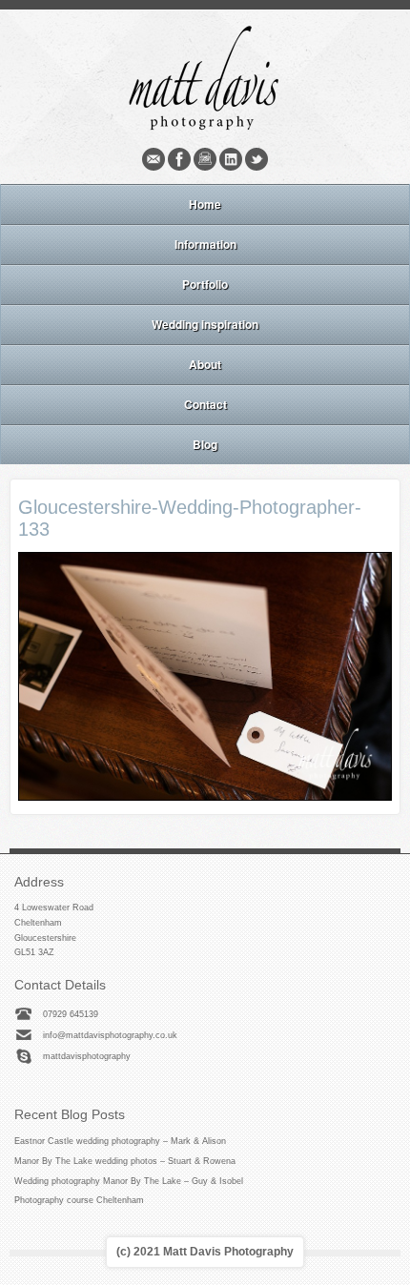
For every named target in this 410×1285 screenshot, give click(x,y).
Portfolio (205, 284)
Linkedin (230, 159)
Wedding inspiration (205, 324)
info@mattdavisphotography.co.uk (110, 1035)
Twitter (256, 159)
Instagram (205, 159)
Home (205, 204)
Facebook (179, 159)
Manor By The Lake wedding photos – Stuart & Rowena (125, 1161)
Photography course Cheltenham (79, 1200)
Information (205, 244)
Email (153, 159)
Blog (205, 444)
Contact (205, 404)
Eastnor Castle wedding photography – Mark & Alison (120, 1141)
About (205, 364)
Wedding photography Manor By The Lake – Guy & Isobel (128, 1181)
